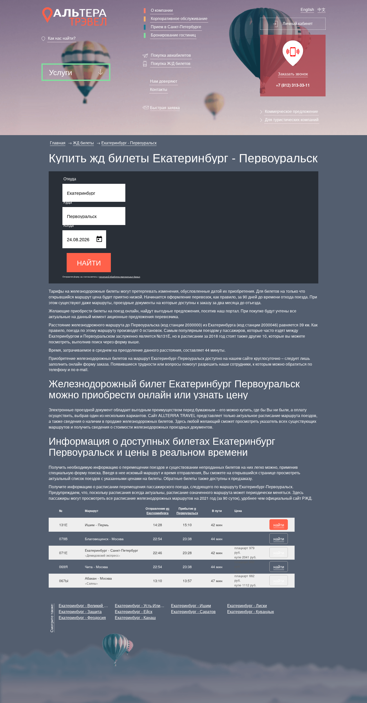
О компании (162, 10)
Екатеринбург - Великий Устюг (86, 605)
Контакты (158, 89)
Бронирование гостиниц (173, 35)
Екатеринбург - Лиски (247, 605)
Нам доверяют (163, 81)
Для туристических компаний (292, 119)
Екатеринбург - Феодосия (82, 617)
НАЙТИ (89, 262)
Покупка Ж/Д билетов (170, 63)
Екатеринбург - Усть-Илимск (141, 605)
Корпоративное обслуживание (179, 18)
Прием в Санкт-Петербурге (176, 26)
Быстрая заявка (165, 107)
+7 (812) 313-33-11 (293, 85)
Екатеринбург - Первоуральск (129, 143)
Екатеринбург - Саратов (193, 611)
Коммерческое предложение (291, 111)
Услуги (60, 72)
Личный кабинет (297, 23)
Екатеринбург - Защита (80, 611)
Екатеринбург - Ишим (191, 605)
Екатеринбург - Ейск (133, 611)
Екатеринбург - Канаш (135, 617)
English (307, 9)
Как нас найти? (62, 38)
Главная (57, 143)
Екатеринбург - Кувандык (250, 611)
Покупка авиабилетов (171, 55)
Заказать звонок (293, 74)
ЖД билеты (83, 143)
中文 (322, 9)
